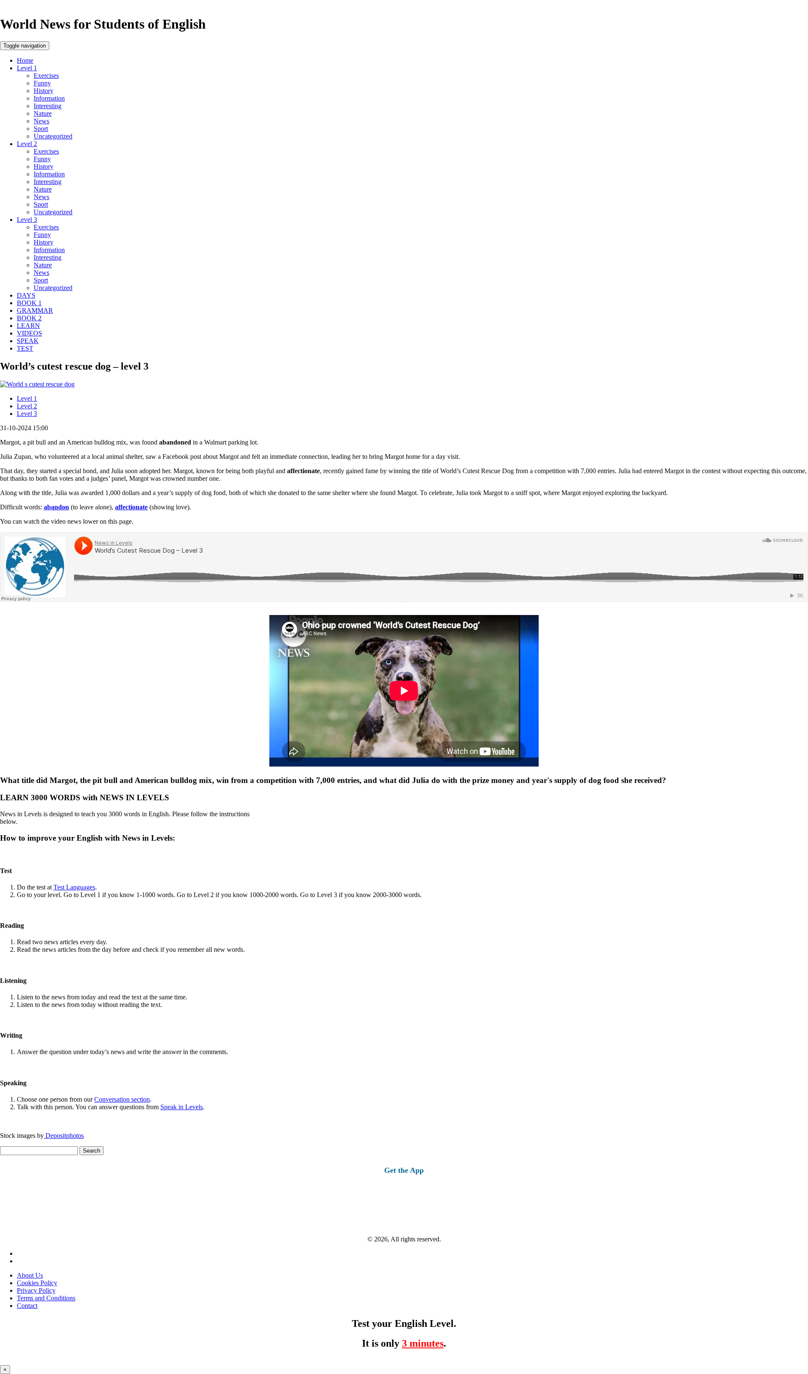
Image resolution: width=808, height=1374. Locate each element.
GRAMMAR (35, 310)
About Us (30, 1275)
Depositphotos (64, 1135)
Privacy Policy (36, 1290)
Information (49, 98)
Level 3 (27, 219)
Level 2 (27, 143)
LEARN (28, 325)
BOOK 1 (29, 302)
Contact (27, 1305)
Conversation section (122, 1099)
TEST (25, 348)
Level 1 (27, 68)
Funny (42, 83)
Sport (41, 128)
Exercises (46, 75)
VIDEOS (29, 333)
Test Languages (74, 887)
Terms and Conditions (46, 1298)
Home (25, 60)
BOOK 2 (29, 318)
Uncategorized (53, 136)
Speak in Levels (181, 1106)
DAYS (26, 295)
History (43, 90)
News (41, 121)
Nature (43, 113)
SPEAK (28, 340)
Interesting (47, 105)
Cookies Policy (37, 1282)
